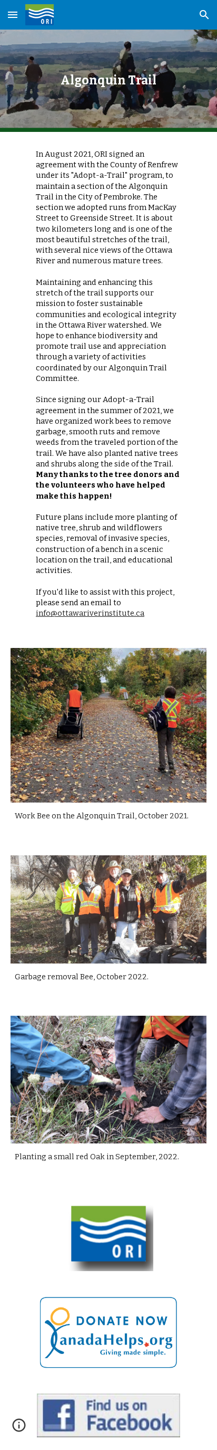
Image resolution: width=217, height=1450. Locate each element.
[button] (12, 14)
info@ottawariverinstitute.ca (90, 613)
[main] (108, 80)
